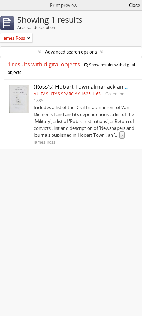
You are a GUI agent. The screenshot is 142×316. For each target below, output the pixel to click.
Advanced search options (71, 52)
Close (134, 5)
